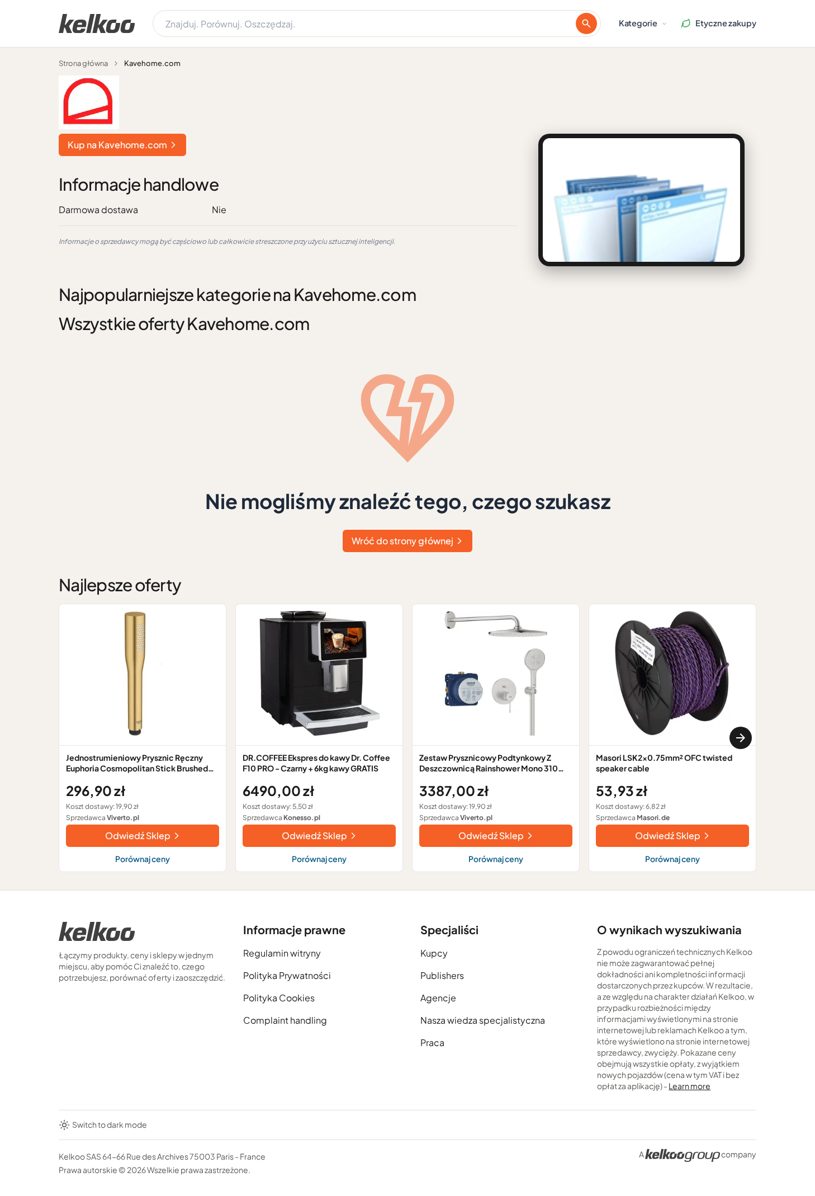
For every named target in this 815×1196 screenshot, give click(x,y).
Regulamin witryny (282, 953)
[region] (407, 737)
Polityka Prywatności (287, 975)
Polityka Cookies (279, 998)
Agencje (438, 998)
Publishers (442, 975)
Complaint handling (285, 1020)
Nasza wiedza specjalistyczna (482, 1020)
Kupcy (434, 953)
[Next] (740, 738)
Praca (432, 1042)
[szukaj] (586, 23)
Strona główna (83, 63)
